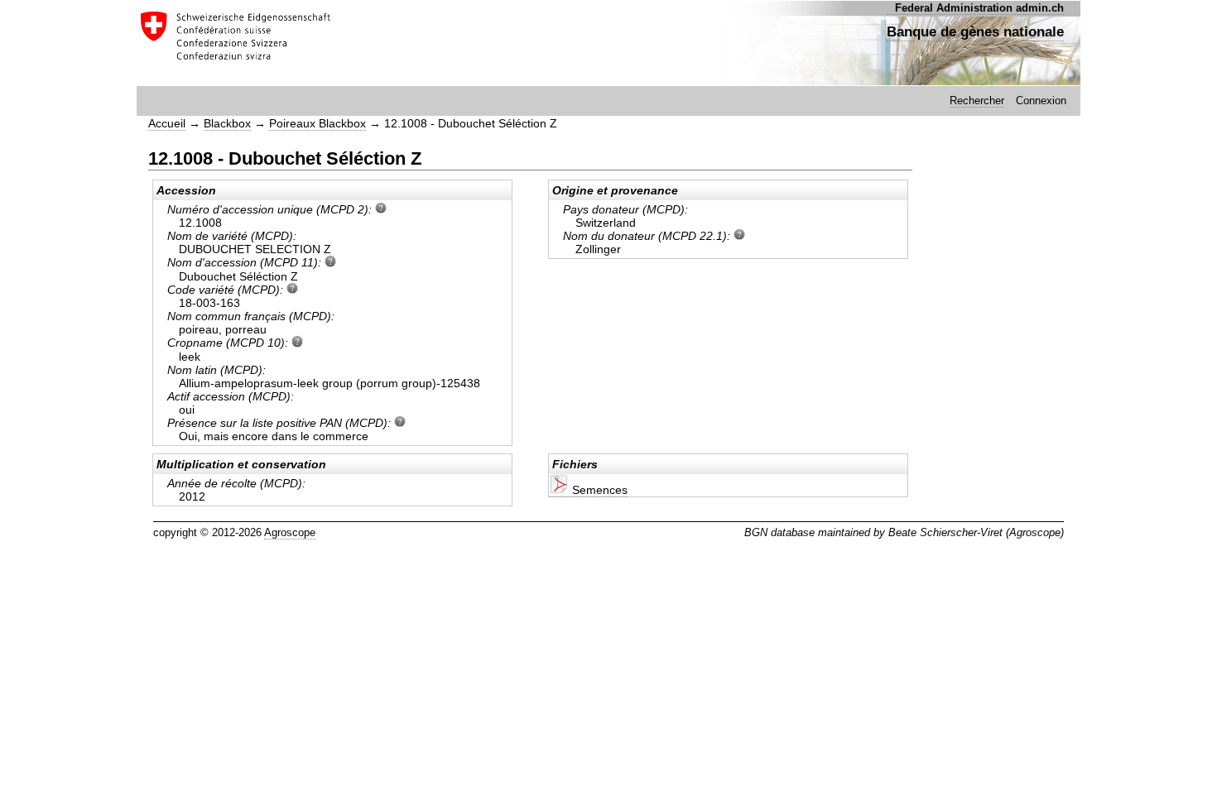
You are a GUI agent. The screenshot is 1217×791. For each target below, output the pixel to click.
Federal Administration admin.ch (979, 8)
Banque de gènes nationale (975, 31)
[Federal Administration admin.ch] (234, 42)
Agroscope (289, 532)
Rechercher (977, 100)
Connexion (1041, 100)
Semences (598, 489)
